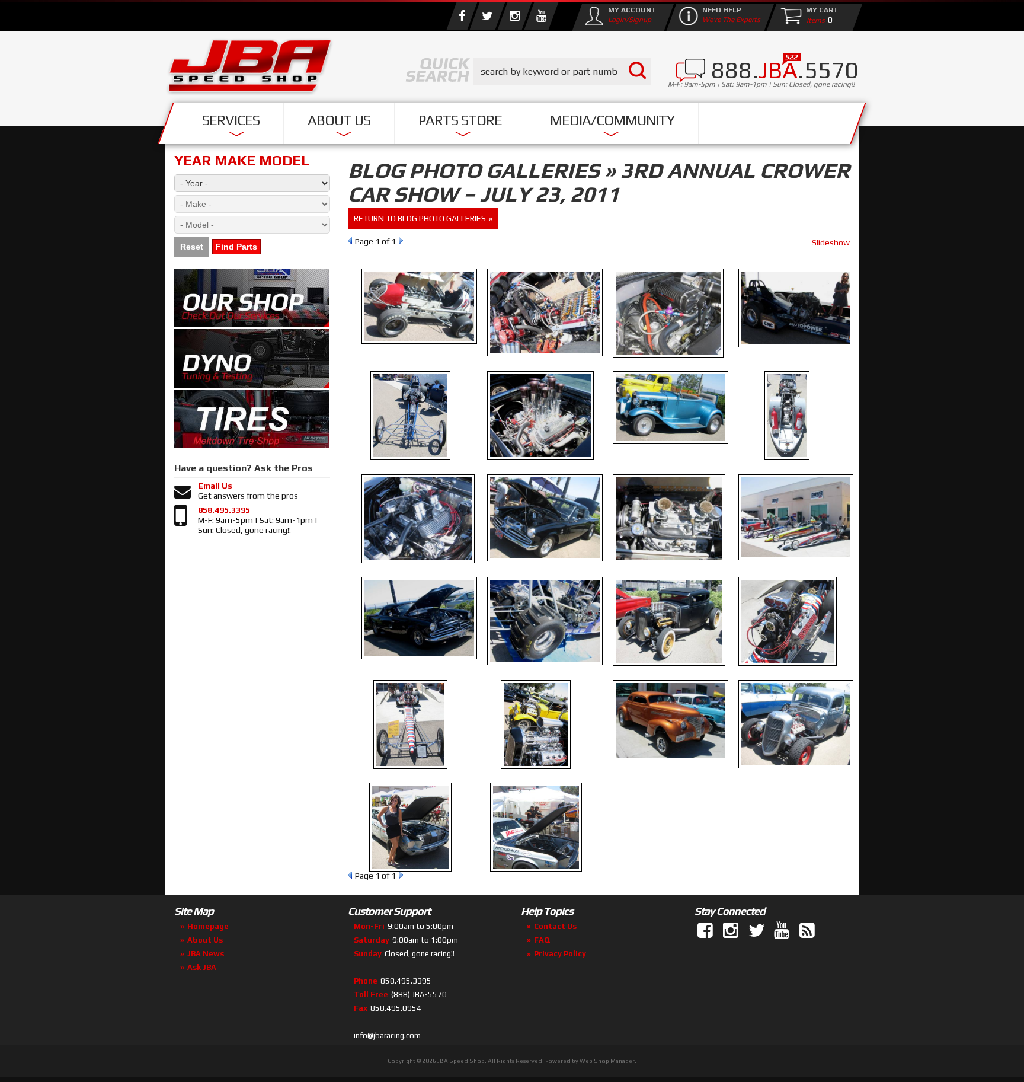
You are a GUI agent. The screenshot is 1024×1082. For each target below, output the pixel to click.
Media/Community (612, 120)
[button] (562, 71)
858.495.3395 (224, 510)
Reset (191, 246)
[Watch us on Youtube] (541, 16)
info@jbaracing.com (387, 1035)
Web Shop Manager (607, 1061)
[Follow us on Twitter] (487, 16)
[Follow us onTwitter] (757, 931)
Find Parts (236, 246)
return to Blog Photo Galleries (420, 218)
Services (231, 120)
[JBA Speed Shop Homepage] (250, 68)
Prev (350, 240)
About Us (339, 120)
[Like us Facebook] (461, 16)
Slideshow (831, 242)
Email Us (215, 485)
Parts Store (460, 120)
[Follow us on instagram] (514, 16)
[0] (813, 19)
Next (401, 240)
